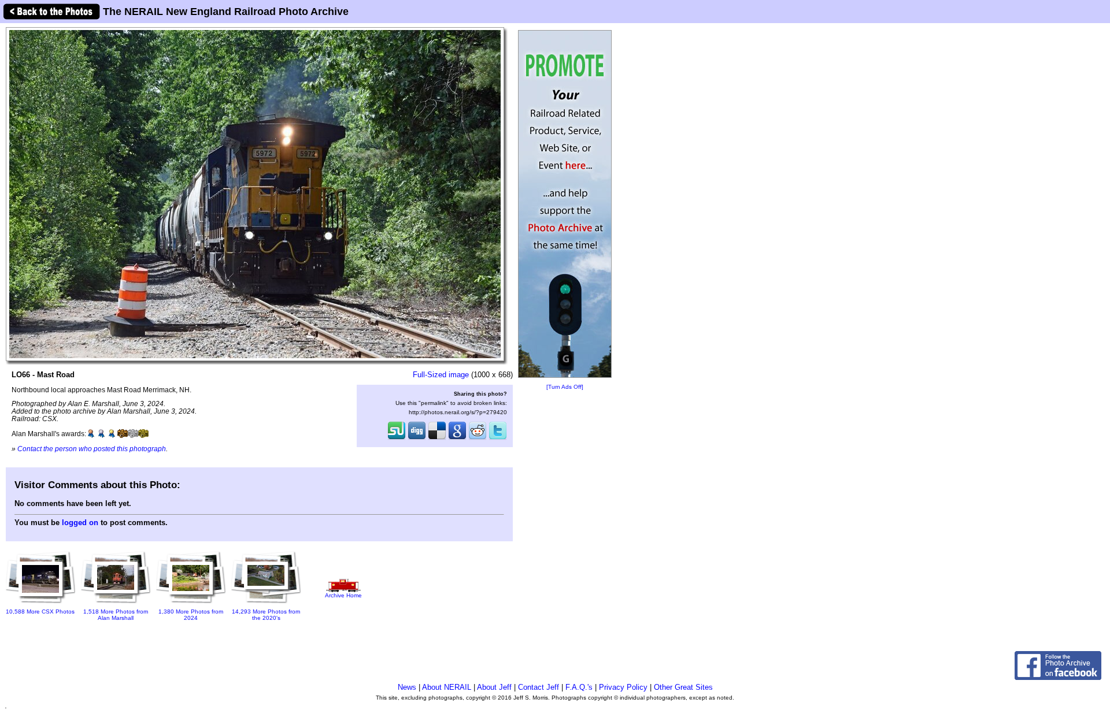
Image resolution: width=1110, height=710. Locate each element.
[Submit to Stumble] (396, 438)
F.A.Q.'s (579, 687)
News (407, 687)
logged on (80, 522)
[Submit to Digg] (417, 438)
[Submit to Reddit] (477, 438)
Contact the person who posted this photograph (91, 448)
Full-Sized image (441, 374)
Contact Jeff (538, 687)
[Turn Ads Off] (564, 387)
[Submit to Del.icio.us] (437, 438)
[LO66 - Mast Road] (255, 194)
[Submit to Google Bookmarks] (457, 438)
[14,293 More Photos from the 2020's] (266, 604)
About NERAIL (446, 687)
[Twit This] (498, 438)
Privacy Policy (623, 687)
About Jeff (494, 687)
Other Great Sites (683, 687)
